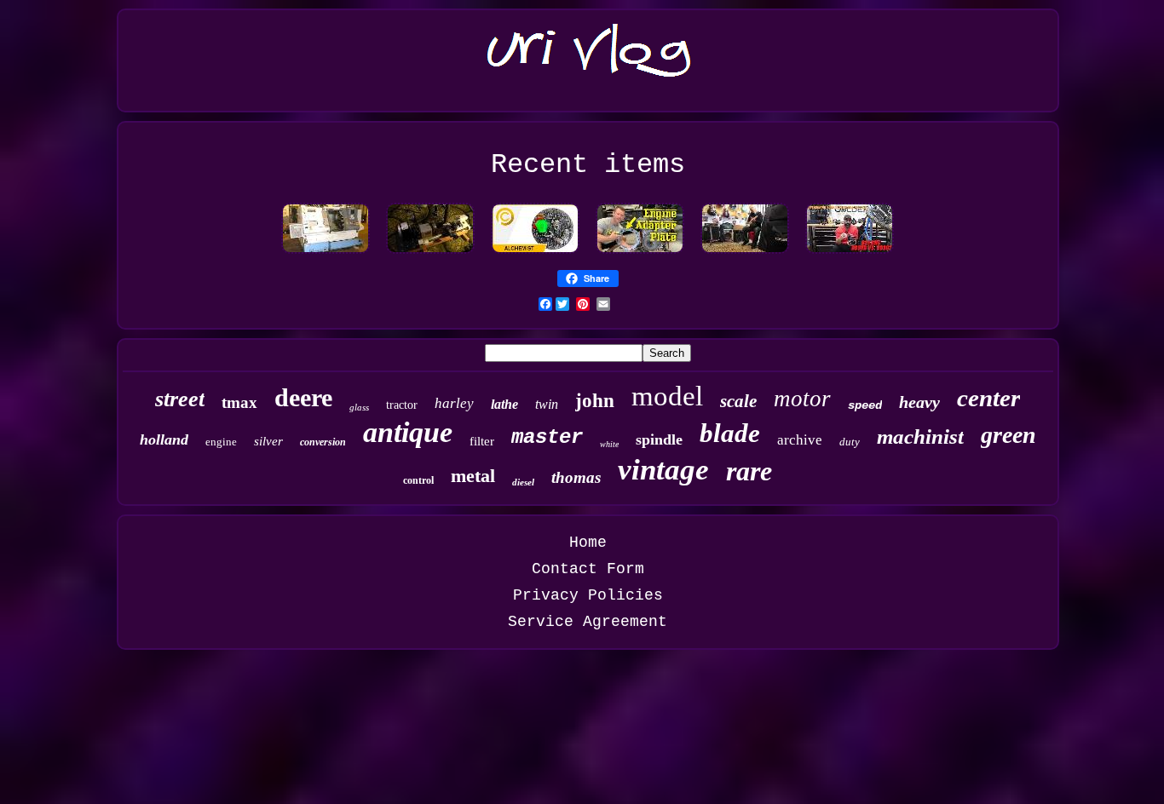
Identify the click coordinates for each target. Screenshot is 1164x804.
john (594, 400)
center (988, 397)
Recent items (588, 165)
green (1008, 435)
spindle (659, 439)
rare (749, 471)
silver (268, 441)
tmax (239, 402)
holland (164, 439)
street (180, 399)
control (418, 480)
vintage (663, 469)
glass (359, 407)
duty (849, 441)
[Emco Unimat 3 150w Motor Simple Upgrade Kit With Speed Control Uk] (430, 252)
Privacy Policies (588, 595)
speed (865, 405)
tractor (402, 405)
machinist (920, 436)
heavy (919, 402)
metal (473, 475)
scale (738, 401)
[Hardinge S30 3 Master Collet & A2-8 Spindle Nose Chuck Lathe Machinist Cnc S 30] (325, 252)
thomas (576, 477)
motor (802, 398)
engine (221, 441)
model (667, 396)
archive (799, 440)
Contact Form (588, 568)
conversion (323, 442)
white (609, 444)
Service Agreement (587, 621)
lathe (504, 404)
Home (588, 542)
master (547, 437)
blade (730, 433)
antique (407, 432)
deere (303, 397)
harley (454, 403)
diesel (523, 482)
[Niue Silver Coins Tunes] (535, 252)
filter (482, 441)
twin (546, 404)
